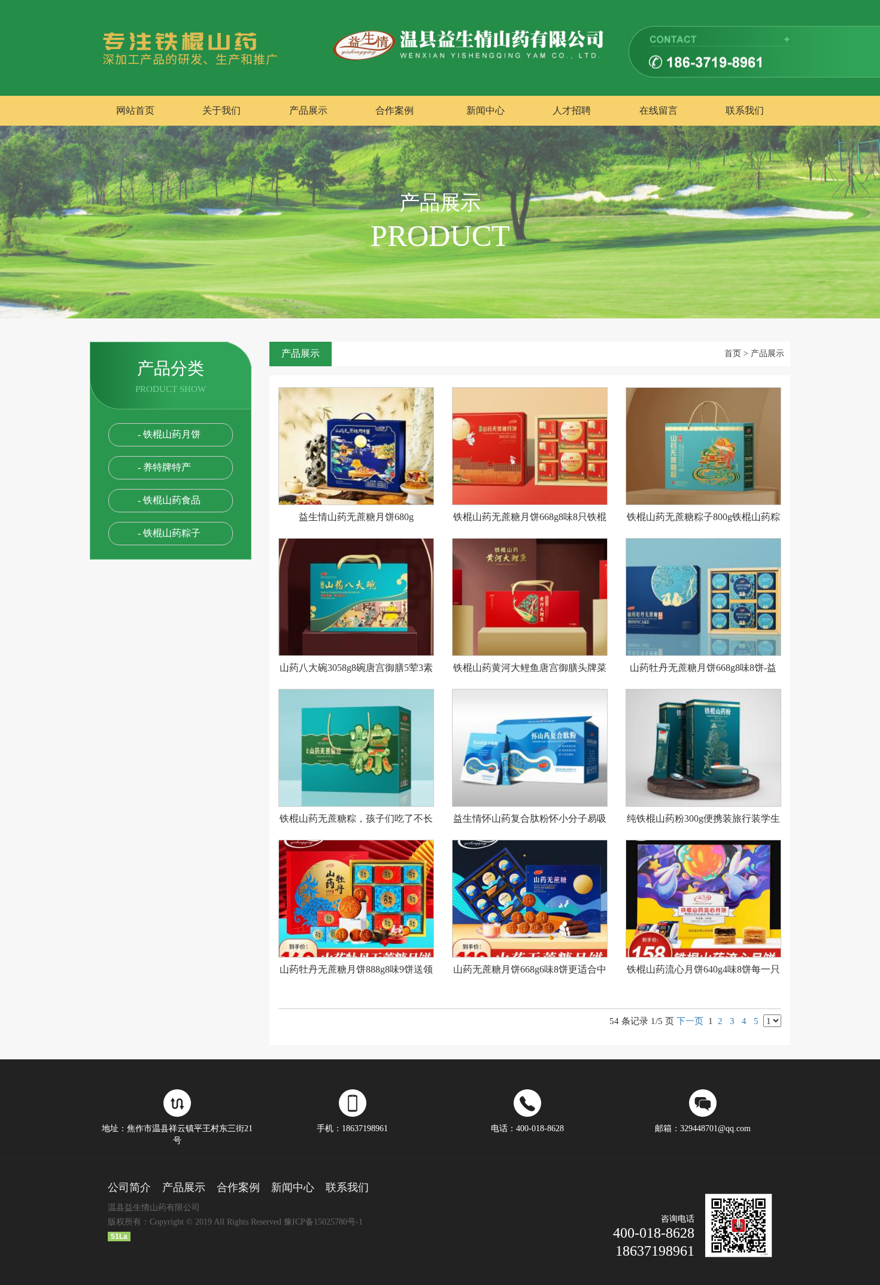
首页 (732, 353)
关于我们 (221, 110)
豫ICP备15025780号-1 (323, 1221)
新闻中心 (485, 110)
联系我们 (745, 110)
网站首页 (135, 110)
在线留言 (658, 110)
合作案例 (394, 110)
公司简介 (129, 1187)
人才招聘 (572, 110)
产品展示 (308, 110)
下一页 (689, 1021)
